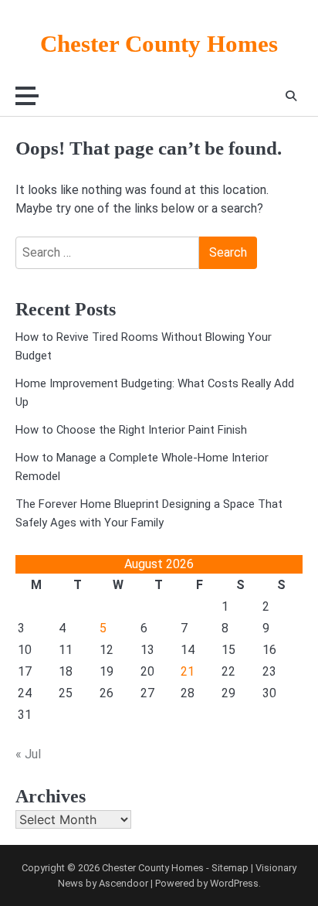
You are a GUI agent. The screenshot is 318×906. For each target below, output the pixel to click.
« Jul (28, 754)
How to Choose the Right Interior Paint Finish (131, 430)
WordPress (234, 883)
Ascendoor (123, 883)
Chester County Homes (159, 43)
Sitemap (230, 868)
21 (188, 671)
